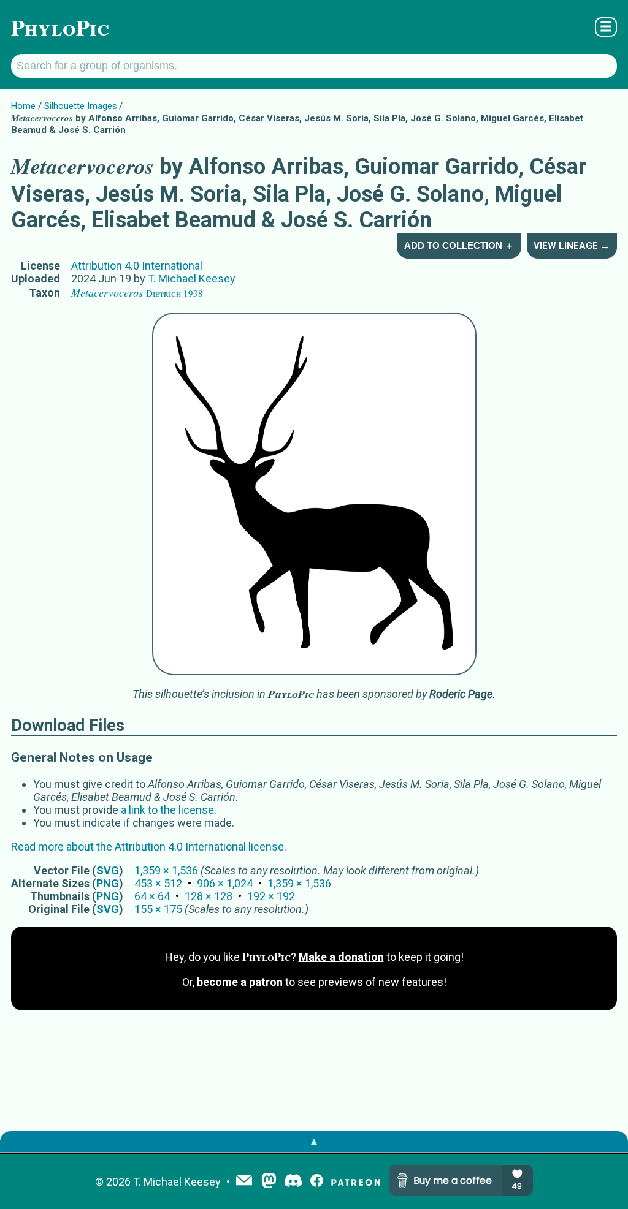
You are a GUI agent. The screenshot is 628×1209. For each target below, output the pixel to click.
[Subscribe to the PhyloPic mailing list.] (244, 1181)
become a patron (240, 982)
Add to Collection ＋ (459, 245)
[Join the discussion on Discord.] (293, 1181)
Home (23, 106)
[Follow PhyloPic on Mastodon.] (269, 1182)
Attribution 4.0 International (136, 265)
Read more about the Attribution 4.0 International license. (148, 846)
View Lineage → (572, 245)
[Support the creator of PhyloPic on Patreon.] (355, 1181)
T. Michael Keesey (192, 278)
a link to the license (167, 809)
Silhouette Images (80, 106)
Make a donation (341, 956)
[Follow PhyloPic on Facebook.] (316, 1181)
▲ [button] (314, 1141)
